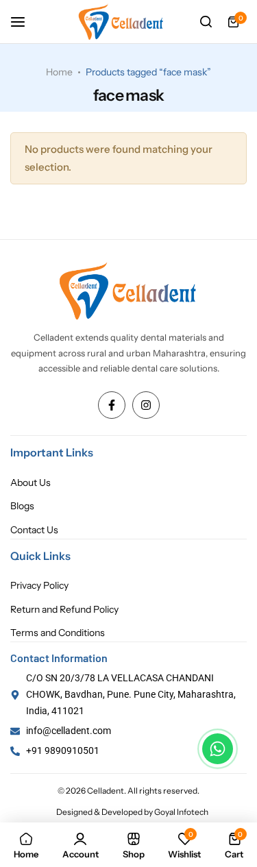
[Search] (205, 22)
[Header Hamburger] (24, 21)
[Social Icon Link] (111, 405)
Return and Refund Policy (64, 609)
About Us (30, 483)
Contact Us (34, 530)
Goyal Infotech (181, 812)
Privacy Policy (39, 585)
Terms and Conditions (57, 633)
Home (59, 72)
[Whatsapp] (217, 748)
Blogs (22, 506)
